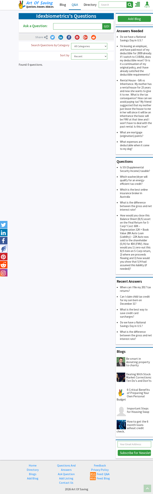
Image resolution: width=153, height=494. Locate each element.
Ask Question (66, 474)
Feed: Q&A (100, 474)
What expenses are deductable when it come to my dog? (134, 145)
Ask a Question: (35, 25)
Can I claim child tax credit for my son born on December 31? (135, 300)
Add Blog (134, 19)
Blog (63, 4)
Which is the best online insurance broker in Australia (134, 193)
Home (33, 465)
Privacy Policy (100, 470)
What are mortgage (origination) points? (131, 134)
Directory (90, 4)
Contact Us (66, 482)
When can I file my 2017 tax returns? (135, 289)
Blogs (32, 474)
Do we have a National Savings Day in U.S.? (133, 38)
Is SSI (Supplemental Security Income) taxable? (135, 169)
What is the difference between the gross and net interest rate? (136, 206)
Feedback (100, 465)
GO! (106, 26)
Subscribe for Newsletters (135, 453)
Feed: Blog (100, 478)
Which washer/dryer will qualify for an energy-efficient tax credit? (133, 180)
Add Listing (66, 478)
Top (147, 488)
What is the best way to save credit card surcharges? (134, 313)
